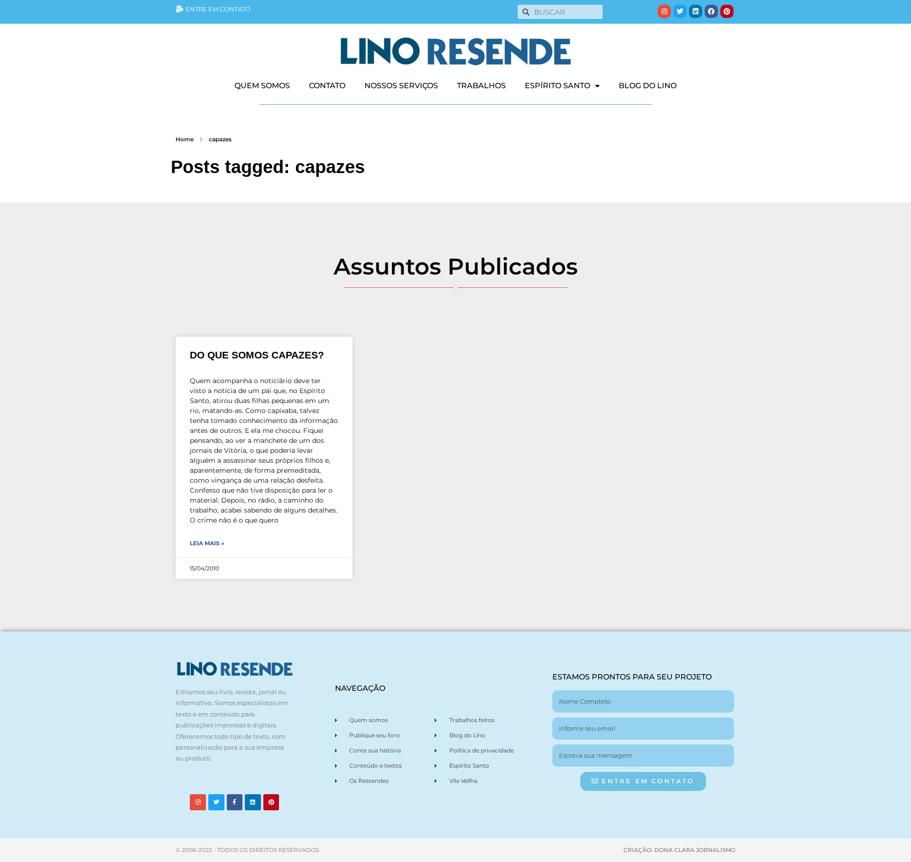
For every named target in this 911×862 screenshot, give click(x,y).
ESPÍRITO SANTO (557, 85)
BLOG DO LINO (648, 85)
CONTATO (327, 85)
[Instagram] (664, 11)
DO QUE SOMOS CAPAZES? (257, 354)
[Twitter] (680, 11)
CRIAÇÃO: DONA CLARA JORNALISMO (679, 849)
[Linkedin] (695, 11)
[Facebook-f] (235, 802)
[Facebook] (711, 11)
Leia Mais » (207, 543)
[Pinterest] (727, 11)
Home (185, 139)
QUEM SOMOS (262, 85)
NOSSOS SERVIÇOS (401, 85)
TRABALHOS (481, 85)
